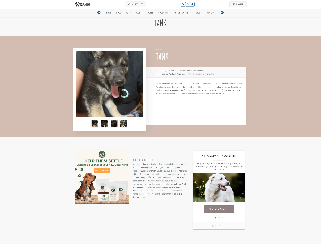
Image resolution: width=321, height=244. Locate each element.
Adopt (139, 13)
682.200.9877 (137, 4)
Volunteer (163, 13)
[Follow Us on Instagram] (187, 4)
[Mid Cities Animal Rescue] (83, 4)
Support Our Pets (182, 13)
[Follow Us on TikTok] (192, 4)
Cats (128, 13)
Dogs (118, 13)
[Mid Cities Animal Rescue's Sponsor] (102, 176)
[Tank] (109, 84)
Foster (150, 13)
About (199, 13)
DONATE (239, 4)
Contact (211, 13)
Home (108, 13)
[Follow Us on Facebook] (183, 4)
